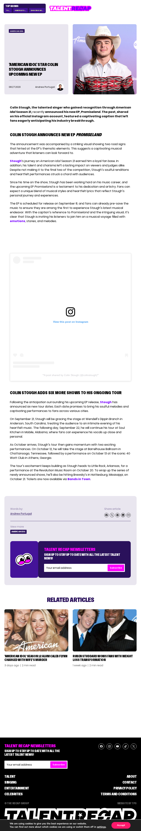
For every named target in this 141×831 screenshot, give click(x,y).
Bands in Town (79, 479)
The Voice (9, 10)
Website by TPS (127, 803)
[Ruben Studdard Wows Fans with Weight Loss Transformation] (105, 630)
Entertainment (16, 788)
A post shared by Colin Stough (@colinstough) (70, 375)
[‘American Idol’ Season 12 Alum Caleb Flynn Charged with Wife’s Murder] (36, 630)
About (132, 776)
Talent (9, 776)
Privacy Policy (125, 788)
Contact (129, 782)
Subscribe (116, 567)
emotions (17, 221)
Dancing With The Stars (38, 10)
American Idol (17, 31)
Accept (121, 825)
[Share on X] (112, 515)
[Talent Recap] (70, 8)
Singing (10, 782)
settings (101, 827)
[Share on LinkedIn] (123, 515)
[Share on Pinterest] (117, 515)
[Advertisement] (70, 238)
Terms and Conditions (119, 794)
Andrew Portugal (21, 513)
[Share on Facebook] (106, 515)
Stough (15, 161)
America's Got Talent (21, 10)
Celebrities (13, 794)
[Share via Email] (128, 515)
